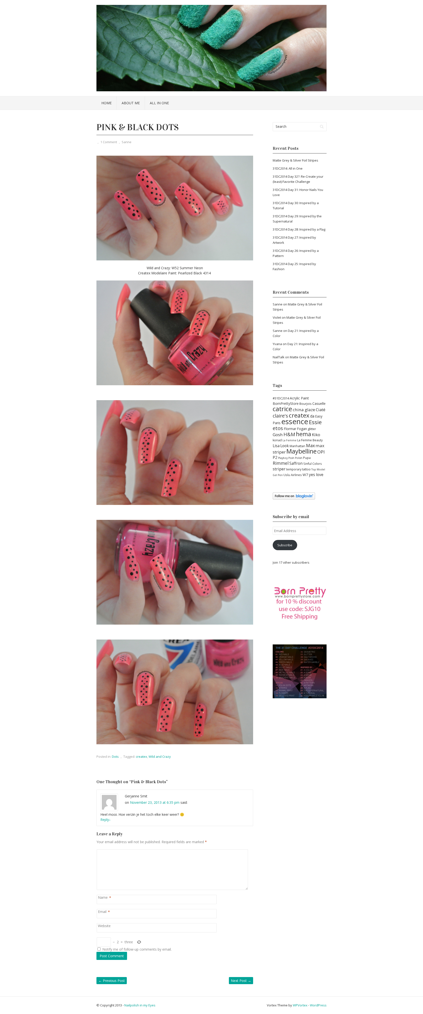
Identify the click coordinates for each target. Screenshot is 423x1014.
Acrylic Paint (299, 398)
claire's (280, 415)
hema (303, 434)
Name (103, 897)
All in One (159, 103)
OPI (321, 452)
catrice (282, 408)
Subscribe (284, 545)
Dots (115, 756)
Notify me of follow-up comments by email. (137, 949)
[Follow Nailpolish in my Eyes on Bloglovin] (294, 498)
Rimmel (281, 463)
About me (131, 103)
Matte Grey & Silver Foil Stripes (295, 160)
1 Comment (108, 142)
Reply (105, 819)
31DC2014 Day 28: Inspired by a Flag (299, 229)
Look (284, 445)
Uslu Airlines (292, 475)
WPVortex (300, 1005)
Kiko (316, 434)
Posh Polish (295, 458)
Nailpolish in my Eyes (139, 1005)
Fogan (302, 428)
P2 (275, 457)
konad (277, 440)
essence (294, 421)
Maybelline (301, 451)
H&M (289, 434)
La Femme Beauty (310, 440)
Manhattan (297, 446)
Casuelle (319, 403)
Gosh (278, 434)
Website (104, 925)
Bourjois (305, 404)
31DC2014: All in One (288, 168)
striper (279, 469)
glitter (312, 429)
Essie (315, 422)
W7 (305, 474)
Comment (99, 851)
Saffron (296, 463)
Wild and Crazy (160, 756)
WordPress (318, 1005)
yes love (316, 474)
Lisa (276, 445)
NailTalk (278, 357)
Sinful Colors (312, 464)
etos (278, 428)
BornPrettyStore (286, 403)
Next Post (241, 980)
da (312, 416)
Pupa (307, 458)
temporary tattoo (298, 469)
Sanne (126, 142)
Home (106, 103)
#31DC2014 (281, 398)
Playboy (283, 458)
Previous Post (111, 980)
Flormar (290, 428)
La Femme (289, 440)
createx (141, 756)
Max (310, 445)
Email (102, 911)
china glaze (304, 409)
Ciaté (320, 409)
